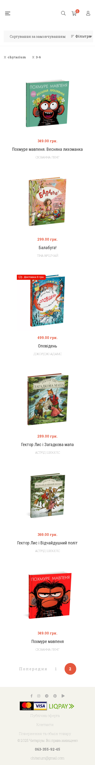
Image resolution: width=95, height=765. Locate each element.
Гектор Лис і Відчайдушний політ (47, 542)
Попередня (33, 668)
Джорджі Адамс (48, 354)
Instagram (38, 696)
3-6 (38, 57)
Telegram (46, 696)
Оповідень (47, 345)
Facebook (31, 696)
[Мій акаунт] (88, 13)
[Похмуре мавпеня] (47, 595)
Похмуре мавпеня (47, 641)
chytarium (17, 57)
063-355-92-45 (47, 749)
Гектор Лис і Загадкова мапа (47, 444)
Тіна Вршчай (47, 255)
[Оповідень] (47, 300)
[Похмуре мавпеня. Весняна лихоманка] (47, 103)
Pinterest (55, 696)
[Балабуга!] (47, 201)
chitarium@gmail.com (47, 758)
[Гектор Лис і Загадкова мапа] (47, 398)
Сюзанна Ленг (47, 157)
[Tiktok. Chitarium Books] (63, 696)
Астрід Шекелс (47, 452)
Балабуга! (48, 247)
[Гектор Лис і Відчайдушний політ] (47, 497)
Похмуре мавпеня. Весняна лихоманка (47, 149)
